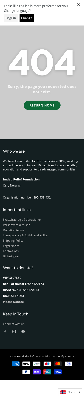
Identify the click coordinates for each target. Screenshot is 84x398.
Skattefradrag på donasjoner (22, 219)
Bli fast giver (11, 256)
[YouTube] (23, 331)
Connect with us (13, 324)
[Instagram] (14, 331)
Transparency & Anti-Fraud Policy (25, 235)
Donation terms (13, 230)
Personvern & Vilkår (16, 225)
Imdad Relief (26, 356)
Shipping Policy (13, 240)
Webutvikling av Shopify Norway (55, 356)
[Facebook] (5, 331)
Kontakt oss (11, 251)
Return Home (42, 105)
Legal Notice (11, 246)
